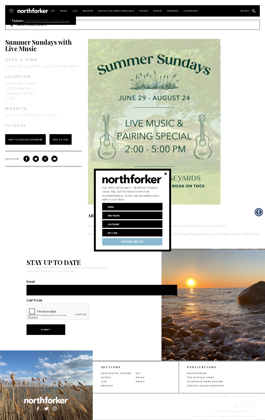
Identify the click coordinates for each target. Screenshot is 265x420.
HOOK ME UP (132, 241)
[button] (132, 193)
